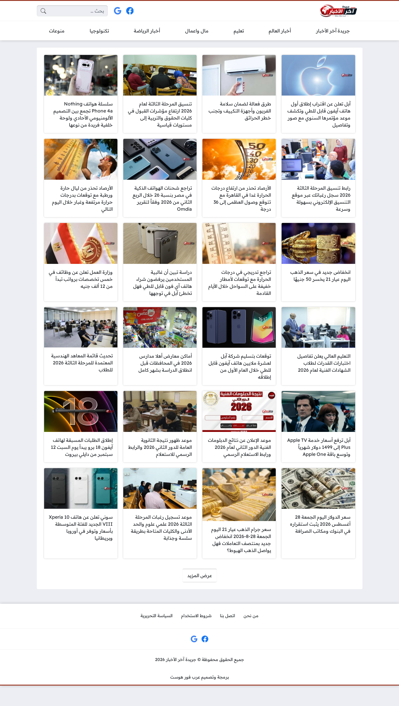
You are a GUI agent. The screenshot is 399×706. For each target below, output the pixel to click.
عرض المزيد (199, 575)
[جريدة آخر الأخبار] (338, 11)
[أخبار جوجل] (118, 11)
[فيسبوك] (130, 11)
